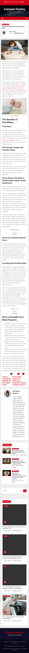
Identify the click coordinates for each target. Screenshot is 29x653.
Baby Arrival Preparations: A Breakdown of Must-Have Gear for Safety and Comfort (19, 475)
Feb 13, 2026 (15, 455)
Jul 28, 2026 (7, 620)
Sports (5, 536)
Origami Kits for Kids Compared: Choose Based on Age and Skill (19, 462)
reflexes (17, 153)
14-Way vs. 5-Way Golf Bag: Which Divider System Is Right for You (13, 557)
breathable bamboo (20, 90)
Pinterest (16, 116)
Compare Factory (14, 9)
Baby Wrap (14, 313)
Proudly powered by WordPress (10, 641)
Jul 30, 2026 (7, 560)
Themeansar (14, 643)
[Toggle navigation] (26, 18)
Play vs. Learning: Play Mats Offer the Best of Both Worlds (6, 381)
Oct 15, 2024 (15, 465)
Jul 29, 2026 (7, 590)
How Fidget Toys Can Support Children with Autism (18, 452)
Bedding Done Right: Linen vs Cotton (16, 646)
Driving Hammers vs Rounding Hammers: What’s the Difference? (12, 587)
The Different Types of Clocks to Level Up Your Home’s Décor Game (14, 649)
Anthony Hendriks (16, 530)
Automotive (6, 596)
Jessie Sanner (12, 31)
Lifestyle (6, 506)
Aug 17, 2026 (7, 530)
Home (6, 646)
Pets (5, 566)
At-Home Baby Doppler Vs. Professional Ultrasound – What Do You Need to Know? (19, 381)
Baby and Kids (5, 24)
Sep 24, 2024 (15, 480)
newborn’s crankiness (8, 140)
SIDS (16, 188)
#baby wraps (20, 33)
